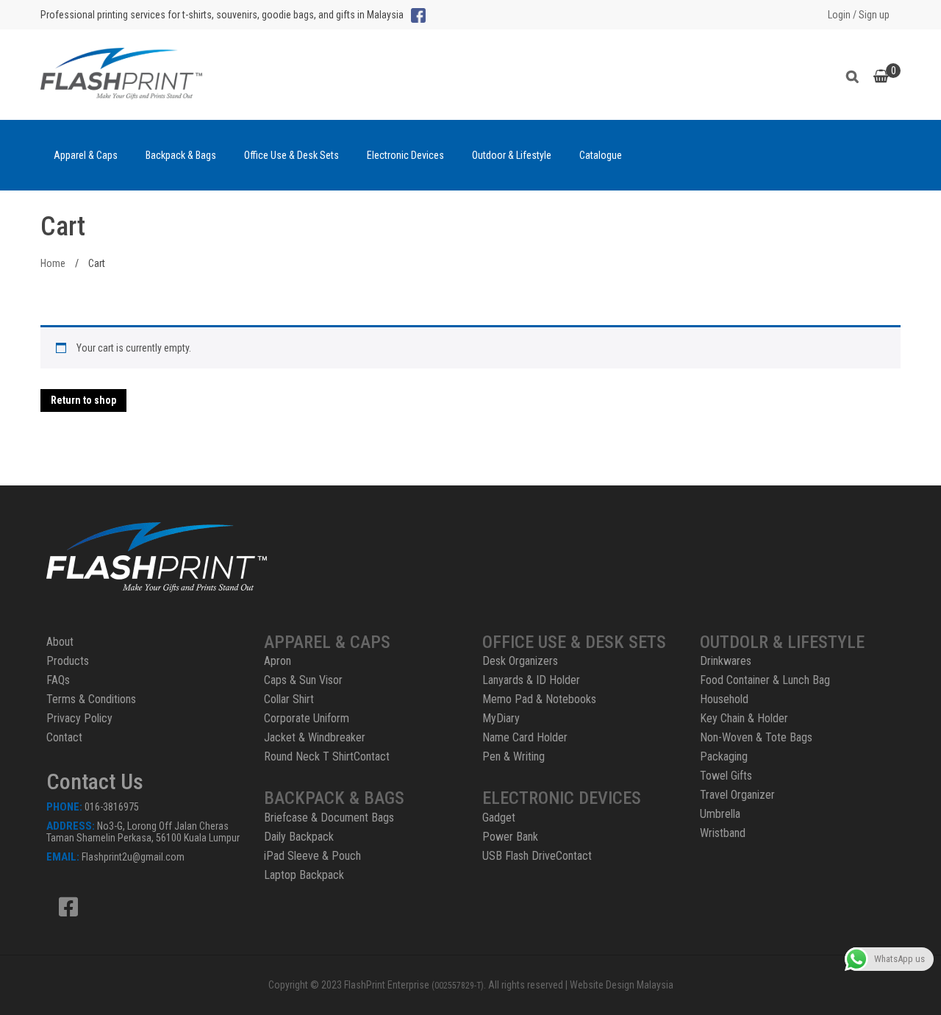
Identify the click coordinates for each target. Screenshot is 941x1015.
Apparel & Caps (86, 155)
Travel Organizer (737, 795)
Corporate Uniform (306, 718)
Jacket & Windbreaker (314, 737)
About (60, 642)
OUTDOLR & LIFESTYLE (782, 642)
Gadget (498, 818)
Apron (277, 661)
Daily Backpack (299, 837)
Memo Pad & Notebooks (539, 699)
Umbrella (720, 814)
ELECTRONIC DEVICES (561, 798)
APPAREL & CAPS (327, 642)
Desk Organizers (520, 661)
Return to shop (83, 400)
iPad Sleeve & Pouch (312, 856)
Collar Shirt (289, 699)
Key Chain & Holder (744, 718)
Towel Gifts (726, 776)
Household (724, 699)
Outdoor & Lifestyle (511, 155)
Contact (64, 737)
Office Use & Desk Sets (291, 155)
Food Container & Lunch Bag (765, 680)
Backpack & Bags (181, 155)
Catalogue (600, 155)
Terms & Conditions (91, 699)
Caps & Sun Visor (303, 680)
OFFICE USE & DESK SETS (574, 642)
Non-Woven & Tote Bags (756, 737)
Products (67, 661)
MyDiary (501, 718)
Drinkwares (725, 661)
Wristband (722, 833)
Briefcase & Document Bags (329, 818)
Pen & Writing (513, 756)
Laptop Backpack (304, 875)
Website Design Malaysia (621, 985)
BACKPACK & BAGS (334, 798)
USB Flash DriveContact (537, 856)
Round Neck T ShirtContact (327, 756)
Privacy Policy (79, 718)
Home (52, 263)
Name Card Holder (525, 737)
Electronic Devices (405, 155)
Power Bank (510, 837)
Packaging (724, 756)
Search (856, 74)
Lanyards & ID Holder (531, 680)
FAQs (58, 680)
